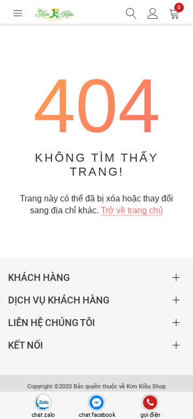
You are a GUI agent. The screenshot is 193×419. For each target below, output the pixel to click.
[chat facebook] (96, 402)
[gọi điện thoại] (150, 402)
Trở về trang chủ (132, 210)
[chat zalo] (42, 402)
